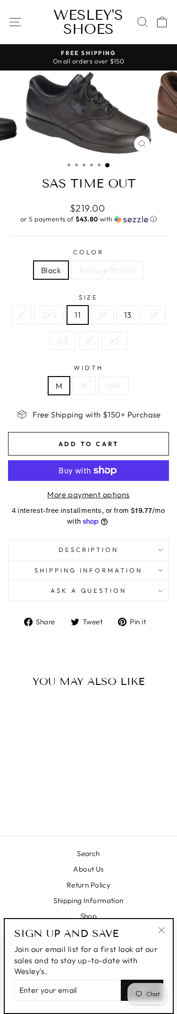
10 (154, 315)
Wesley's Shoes (88, 22)
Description (89, 549)
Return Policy (88, 884)
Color (88, 252)
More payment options (88, 494)
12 (102, 315)
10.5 (49, 315)
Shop (88, 916)
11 (78, 315)
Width (88, 367)
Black (51, 270)
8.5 (62, 341)
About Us (88, 869)
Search (88, 853)
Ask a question (89, 590)
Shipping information (88, 570)
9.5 (114, 341)
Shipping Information (88, 900)
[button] (88, 219)
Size (89, 297)
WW (114, 386)
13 (128, 315)
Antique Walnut (107, 270)
